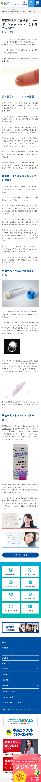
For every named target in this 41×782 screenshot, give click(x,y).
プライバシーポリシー (21, 709)
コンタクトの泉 (12, 9)
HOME (4, 9)
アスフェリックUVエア (24, 361)
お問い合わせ (8, 709)
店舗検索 (5, 658)
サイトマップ (34, 709)
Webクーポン (6, 663)
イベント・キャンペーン (10, 653)
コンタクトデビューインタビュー (13, 702)
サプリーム (15, 322)
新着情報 (5, 648)
